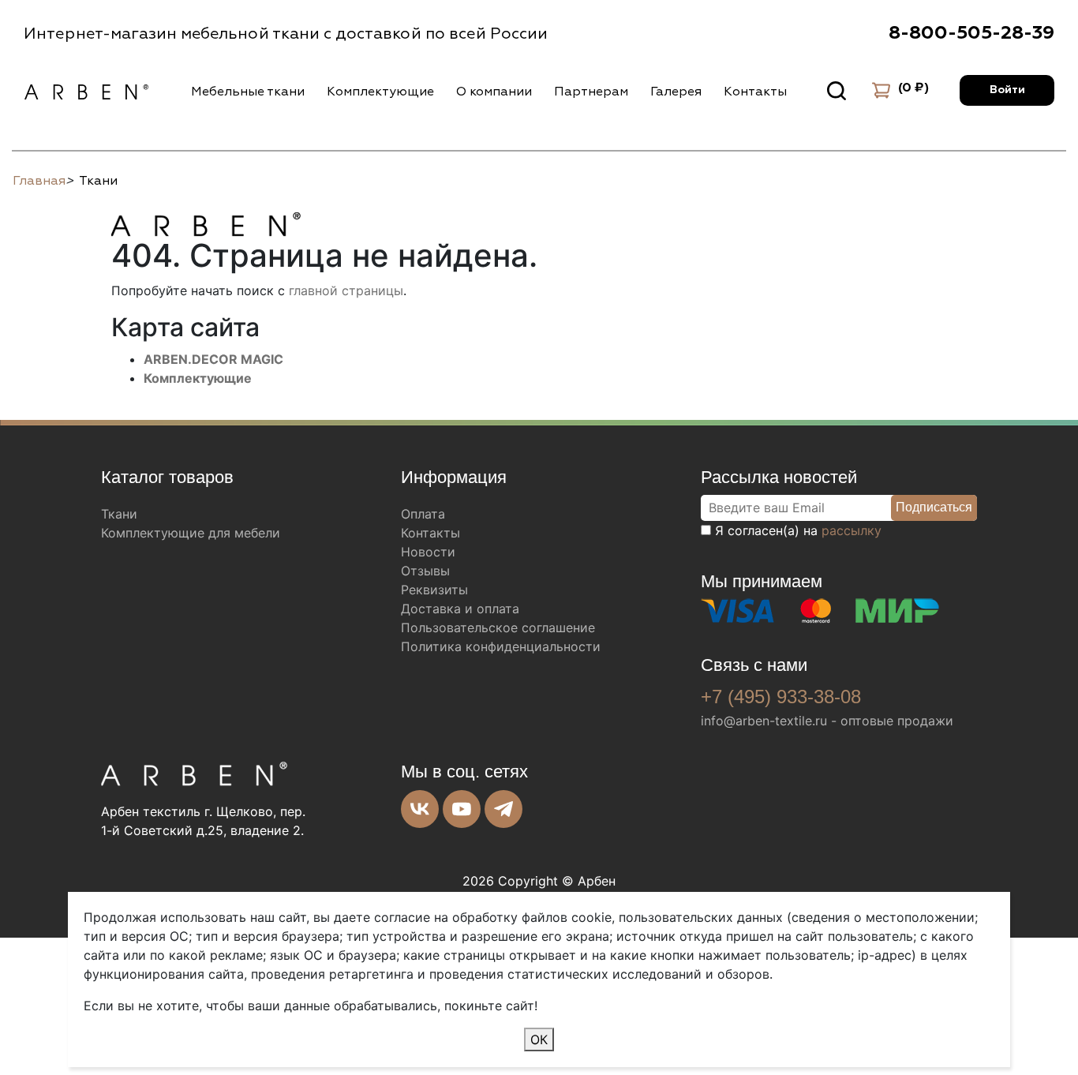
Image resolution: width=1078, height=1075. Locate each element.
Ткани (119, 514)
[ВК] (420, 809)
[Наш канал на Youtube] (462, 809)
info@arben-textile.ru (764, 721)
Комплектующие (380, 91)
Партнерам (591, 91)
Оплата (423, 514)
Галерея (676, 91)
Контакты (755, 91)
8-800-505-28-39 (971, 33)
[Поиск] (836, 91)
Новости (428, 552)
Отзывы (425, 571)
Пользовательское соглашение (498, 627)
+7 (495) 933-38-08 (781, 696)
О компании (494, 91)
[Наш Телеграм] (503, 809)
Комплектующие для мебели (190, 533)
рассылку (851, 530)
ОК (539, 1039)
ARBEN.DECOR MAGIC (213, 359)
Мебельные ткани (248, 91)
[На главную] (206, 222)
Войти (1007, 90)
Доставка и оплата (460, 608)
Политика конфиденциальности (501, 646)
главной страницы (346, 290)
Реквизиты (434, 589)
